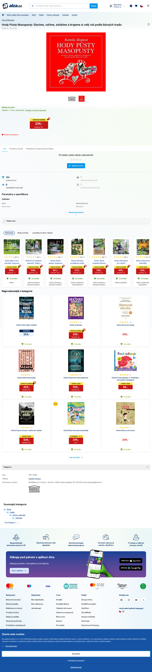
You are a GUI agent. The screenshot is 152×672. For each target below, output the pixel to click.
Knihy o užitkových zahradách (142, 283)
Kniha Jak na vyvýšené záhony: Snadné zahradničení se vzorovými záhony (99, 262)
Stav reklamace (37, 604)
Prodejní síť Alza (12, 612)
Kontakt (59, 600)
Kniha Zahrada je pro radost (121, 262)
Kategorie (7, 467)
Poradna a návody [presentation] (16, 149)
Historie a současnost (64, 612)
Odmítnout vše (76, 667)
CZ (123, 611)
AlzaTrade (85, 621)
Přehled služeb (11, 630)
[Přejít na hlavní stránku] (12, 6)
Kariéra (59, 621)
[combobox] (60, 5)
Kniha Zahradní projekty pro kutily (77, 262)
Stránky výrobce (35, 479)
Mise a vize (60, 617)
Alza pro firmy (86, 600)
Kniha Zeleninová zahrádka (143, 262)
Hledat (93, 6)
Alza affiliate (86, 612)
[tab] (5, 149)
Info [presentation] (4, 149)
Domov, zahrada (53, 15)
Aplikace (59, 630)
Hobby (41, 15)
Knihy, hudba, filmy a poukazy (18, 15)
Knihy (34, 15)
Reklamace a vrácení (14, 608)
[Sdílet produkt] (148, 24)
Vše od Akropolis (8, 20)
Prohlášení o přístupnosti (15, 625)
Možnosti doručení (13, 600)
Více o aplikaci (17, 571)
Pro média (60, 625)
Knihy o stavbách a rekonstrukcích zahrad (77, 284)
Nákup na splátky (12, 617)
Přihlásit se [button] (117, 7)
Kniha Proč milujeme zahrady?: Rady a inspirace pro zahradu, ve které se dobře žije (34, 262)
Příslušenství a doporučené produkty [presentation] (39, 149)
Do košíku (28, 344)
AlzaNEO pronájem (88, 604)
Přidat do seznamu (11, 135)
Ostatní (74, 15)
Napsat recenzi (78, 166)
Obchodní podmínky (14, 621)
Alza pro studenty (88, 617)
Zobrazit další (74, 457)
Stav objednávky (37, 600)
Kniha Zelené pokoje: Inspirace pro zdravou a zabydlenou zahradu (56, 262)
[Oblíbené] (136, 6)
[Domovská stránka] (3, 15)
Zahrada (65, 15)
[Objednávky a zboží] (131, 6)
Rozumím (76, 654)
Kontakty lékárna (62, 604)
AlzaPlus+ (85, 608)
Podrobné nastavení (76, 661)
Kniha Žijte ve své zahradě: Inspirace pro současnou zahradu (11, 262)
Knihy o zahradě (121, 282)
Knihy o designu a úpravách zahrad (33, 283)
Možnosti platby (12, 604)
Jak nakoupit (36, 608)
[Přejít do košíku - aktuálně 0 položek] (148, 6)
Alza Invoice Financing (90, 625)
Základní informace (63, 608)
